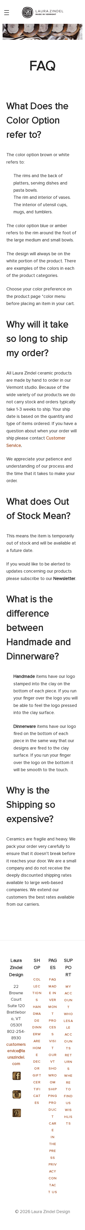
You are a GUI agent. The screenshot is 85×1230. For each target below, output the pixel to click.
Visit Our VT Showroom (52, 1061)
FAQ (52, 979)
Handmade (37, 1014)
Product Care (53, 1116)
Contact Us (52, 1185)
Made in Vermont (52, 1000)
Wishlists (68, 1117)
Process (52, 1027)
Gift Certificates (37, 1089)
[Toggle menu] (6, 12)
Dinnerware (37, 1034)
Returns (68, 1062)
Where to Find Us (68, 1089)
